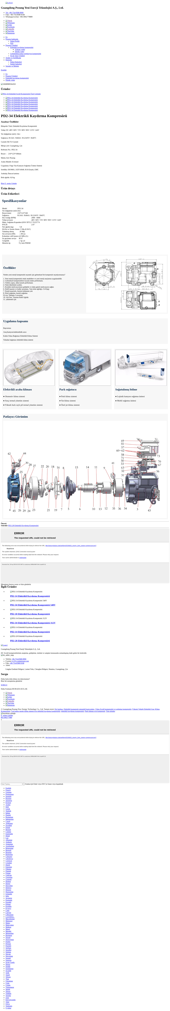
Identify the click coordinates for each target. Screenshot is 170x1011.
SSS (11, 43)
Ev (7, 37)
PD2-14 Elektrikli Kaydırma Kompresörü (30, 596)
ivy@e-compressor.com (20, 661)
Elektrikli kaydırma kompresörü (21, 47)
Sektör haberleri (16, 64)
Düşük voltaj (19, 52)
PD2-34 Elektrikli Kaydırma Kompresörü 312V (33, 623)
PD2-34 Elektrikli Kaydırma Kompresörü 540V (33, 605)
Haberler (9, 60)
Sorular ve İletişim (12, 66)
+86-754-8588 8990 (19, 659)
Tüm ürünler (110, 711)
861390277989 (6, 717)
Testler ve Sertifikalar (13, 58)
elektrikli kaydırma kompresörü (72, 711)
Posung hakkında (12, 39)
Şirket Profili (14, 41)
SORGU (4, 685)
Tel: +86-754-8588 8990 (14, 13)
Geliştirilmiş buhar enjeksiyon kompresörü (25, 54)
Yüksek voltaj (20, 49)
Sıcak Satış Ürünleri (17, 56)
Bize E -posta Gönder (9, 183)
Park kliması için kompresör (95, 711)
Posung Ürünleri (12, 45)
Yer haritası (59, 709)
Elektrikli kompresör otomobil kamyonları (79, 709)
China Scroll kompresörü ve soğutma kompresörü (113, 709)
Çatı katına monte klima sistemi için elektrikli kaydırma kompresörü (35, 711)
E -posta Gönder (7, 715)
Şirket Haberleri (16, 62)
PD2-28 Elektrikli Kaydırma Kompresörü (23, 526)
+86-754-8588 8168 (16, 663)
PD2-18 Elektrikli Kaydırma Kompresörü (30, 614)
